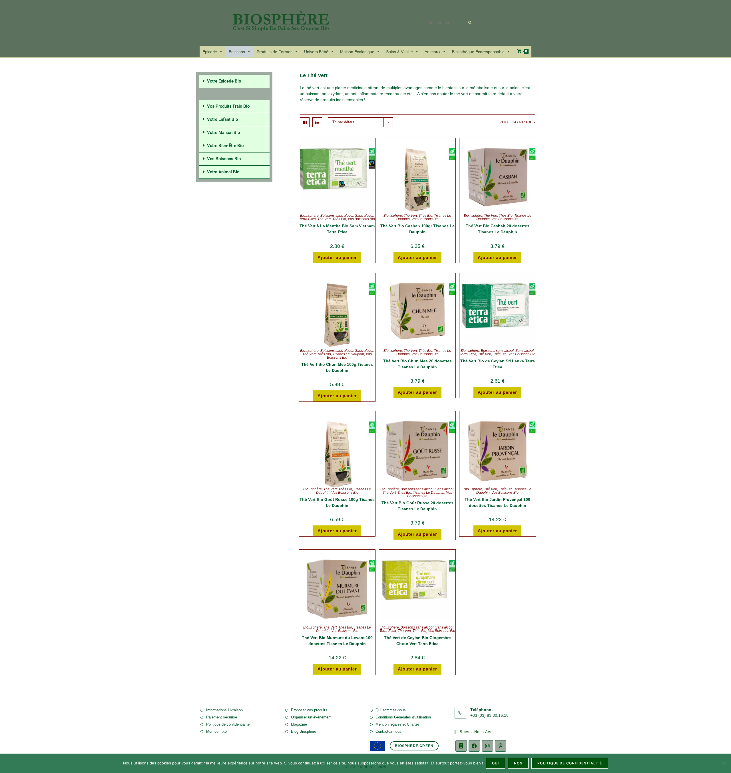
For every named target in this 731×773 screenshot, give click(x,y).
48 (521, 122)
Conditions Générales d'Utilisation (403, 717)
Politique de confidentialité (228, 724)
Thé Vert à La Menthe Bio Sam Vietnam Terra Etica (337, 229)
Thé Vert (324, 219)
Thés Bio (339, 219)
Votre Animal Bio (223, 171)
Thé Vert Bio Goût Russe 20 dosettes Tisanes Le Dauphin (417, 506)
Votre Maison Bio (223, 132)
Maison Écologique (357, 51)
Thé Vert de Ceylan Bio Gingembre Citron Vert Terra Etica (417, 640)
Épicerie (209, 51)
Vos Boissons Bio (361, 219)
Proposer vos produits (309, 710)
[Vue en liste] (317, 122)
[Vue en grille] (305, 122)
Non (518, 763)
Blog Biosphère (303, 731)
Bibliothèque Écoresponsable (478, 51)
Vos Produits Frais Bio (228, 106)
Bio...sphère (309, 216)
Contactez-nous (388, 731)
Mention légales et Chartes (397, 724)
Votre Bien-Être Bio (225, 145)
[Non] (724, 763)
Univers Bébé (316, 51)
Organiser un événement (311, 717)
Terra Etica (307, 219)
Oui (495, 763)
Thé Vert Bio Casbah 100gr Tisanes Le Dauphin (417, 229)
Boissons (237, 51)
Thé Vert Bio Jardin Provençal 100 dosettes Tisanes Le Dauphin (497, 502)
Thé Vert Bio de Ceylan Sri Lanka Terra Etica (497, 364)
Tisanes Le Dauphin (348, 354)
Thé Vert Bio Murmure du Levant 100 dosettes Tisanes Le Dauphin (337, 640)
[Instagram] (487, 746)
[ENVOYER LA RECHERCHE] (470, 23)
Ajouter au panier (337, 257)
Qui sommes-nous (390, 710)
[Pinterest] (500, 746)
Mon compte (216, 731)
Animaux (432, 51)
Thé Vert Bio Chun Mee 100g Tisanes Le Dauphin (337, 367)
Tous (530, 122)
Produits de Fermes (274, 51)
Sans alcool (364, 216)
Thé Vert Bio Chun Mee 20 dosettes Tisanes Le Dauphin (417, 364)
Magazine (299, 724)
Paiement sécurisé (221, 717)
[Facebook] (474, 746)
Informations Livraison (224, 710)
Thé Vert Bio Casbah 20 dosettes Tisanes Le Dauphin (497, 229)
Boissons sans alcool (336, 216)
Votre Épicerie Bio (224, 81)
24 (514, 122)
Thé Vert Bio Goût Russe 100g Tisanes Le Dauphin (337, 502)
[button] (234, 81)
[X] (461, 746)
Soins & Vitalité (399, 51)
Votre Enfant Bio (222, 119)
